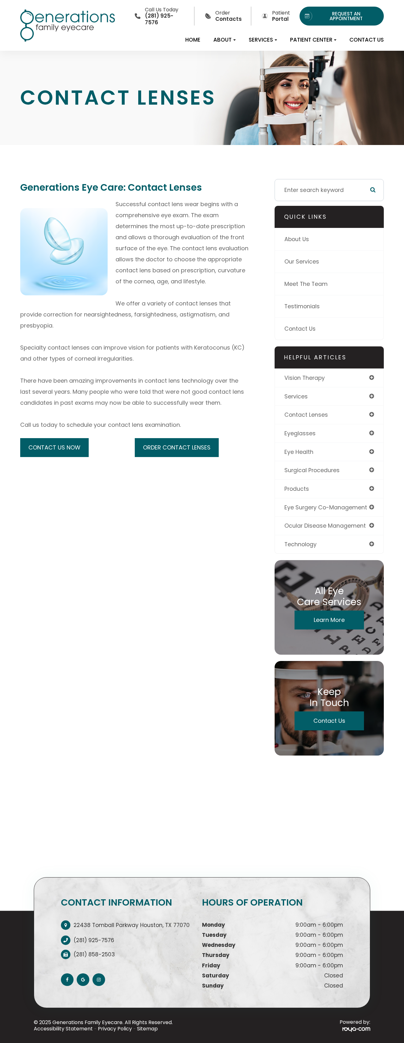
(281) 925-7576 (94, 940)
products (296, 489)
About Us (296, 239)
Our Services (301, 261)
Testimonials (302, 306)
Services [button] (261, 39)
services (296, 396)
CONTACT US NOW (54, 447)
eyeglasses (300, 433)
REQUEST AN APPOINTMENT (346, 16)
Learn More (329, 620)
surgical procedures (312, 470)
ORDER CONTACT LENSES (177, 447)
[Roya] (356, 1029)
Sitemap (147, 1028)
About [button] (222, 39)
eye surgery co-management (325, 507)
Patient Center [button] (311, 39)
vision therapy (304, 378)
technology (300, 544)
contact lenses (306, 415)
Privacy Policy (115, 1028)
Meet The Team (306, 284)
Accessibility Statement (63, 1028)
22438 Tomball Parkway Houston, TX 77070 (132, 925)
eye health (298, 452)
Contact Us (366, 39)
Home (192, 39)
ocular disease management (325, 526)
